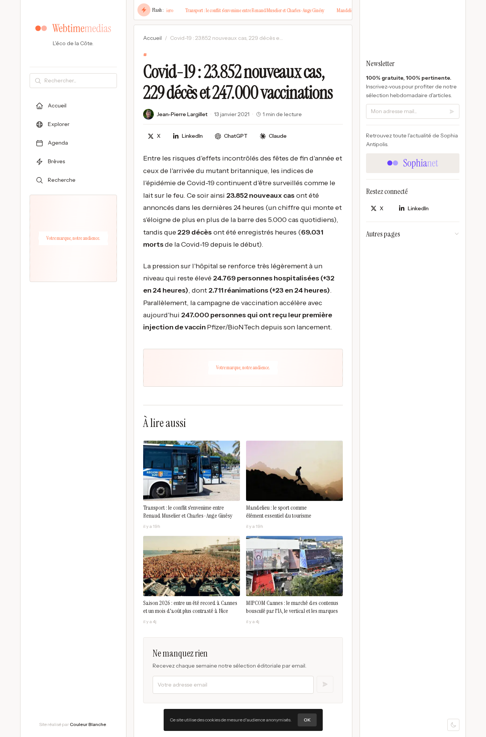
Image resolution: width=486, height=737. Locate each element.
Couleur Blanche (88, 724)
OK (307, 720)
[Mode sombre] (453, 725)
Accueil (152, 38)
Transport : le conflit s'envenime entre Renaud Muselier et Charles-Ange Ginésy (240, 10)
